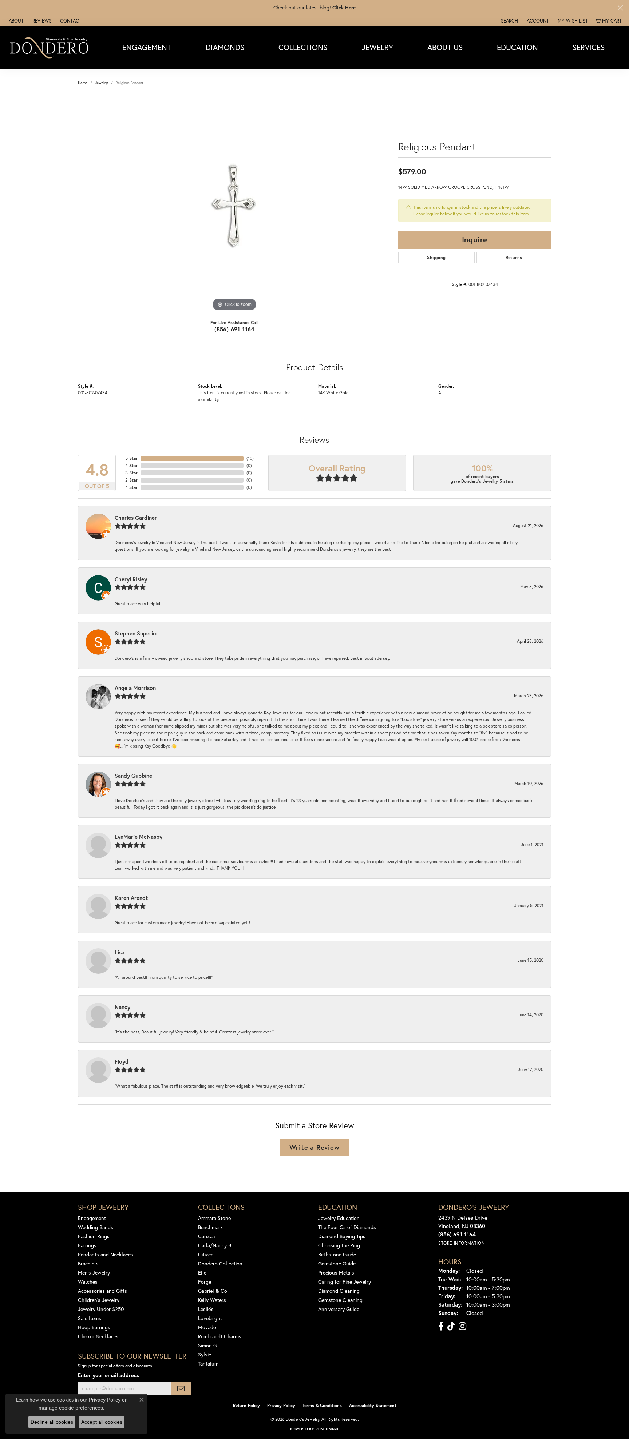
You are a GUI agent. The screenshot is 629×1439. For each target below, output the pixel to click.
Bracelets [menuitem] (88, 1263)
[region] (234, 204)
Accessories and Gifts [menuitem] (102, 1290)
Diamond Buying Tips (341, 1236)
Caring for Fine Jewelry (344, 1281)
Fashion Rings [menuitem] (94, 1236)
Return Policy (246, 1405)
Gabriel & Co (212, 1290)
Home (82, 82)
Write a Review (314, 1147)
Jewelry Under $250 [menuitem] (101, 1309)
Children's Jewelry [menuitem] (98, 1299)
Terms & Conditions (322, 1405)
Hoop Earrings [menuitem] (94, 1327)
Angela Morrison (135, 687)
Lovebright (210, 1318)
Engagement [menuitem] (92, 1218)
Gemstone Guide (337, 1263)
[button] (508, 20)
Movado (207, 1327)
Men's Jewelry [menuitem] (94, 1272)
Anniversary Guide (338, 1309)
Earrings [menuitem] (87, 1245)
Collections (302, 47)
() (250, 458)
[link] (15, 20)
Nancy (122, 1007)
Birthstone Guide (337, 1254)
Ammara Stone (214, 1218)
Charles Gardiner (136, 517)
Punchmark (327, 1429)
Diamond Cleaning (339, 1290)
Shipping (436, 257)
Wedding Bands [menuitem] (95, 1227)
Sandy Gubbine (133, 775)
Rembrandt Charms (219, 1336)
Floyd (121, 1061)
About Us (445, 47)
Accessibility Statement (372, 1405)
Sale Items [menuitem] (89, 1318)
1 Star (132, 487)
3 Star (131, 472)
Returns (514, 257)
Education (517, 47)
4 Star (131, 465)
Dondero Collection (220, 1263)
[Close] (620, 7)
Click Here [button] (344, 7)
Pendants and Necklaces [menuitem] (105, 1254)
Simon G (207, 1345)
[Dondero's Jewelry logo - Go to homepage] (51, 47)
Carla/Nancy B (214, 1245)
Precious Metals (336, 1272)
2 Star (131, 480)
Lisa (119, 952)
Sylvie (204, 1354)
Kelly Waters (212, 1299)
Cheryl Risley (131, 579)
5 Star (131, 458)
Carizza (206, 1236)
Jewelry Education (339, 1218)
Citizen (206, 1254)
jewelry (101, 82)
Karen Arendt (131, 897)
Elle (202, 1272)
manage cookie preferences (71, 1408)
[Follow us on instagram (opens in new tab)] (462, 1326)
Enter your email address (108, 1375)
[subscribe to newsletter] (181, 1388)
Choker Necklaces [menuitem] (98, 1336)
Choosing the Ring (339, 1245)
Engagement (146, 47)
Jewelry (377, 47)
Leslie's (206, 1309)
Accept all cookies (101, 1422)
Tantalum (208, 1363)
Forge (204, 1281)
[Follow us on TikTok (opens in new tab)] (451, 1326)
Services (589, 47)
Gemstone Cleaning (340, 1299)
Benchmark (210, 1227)
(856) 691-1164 (234, 329)
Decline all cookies (52, 1422)
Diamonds (225, 47)
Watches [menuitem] (88, 1281)
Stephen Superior (136, 633)
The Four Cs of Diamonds (347, 1227)
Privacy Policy (281, 1405)
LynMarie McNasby (138, 836)
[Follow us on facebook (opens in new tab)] (441, 1326)
